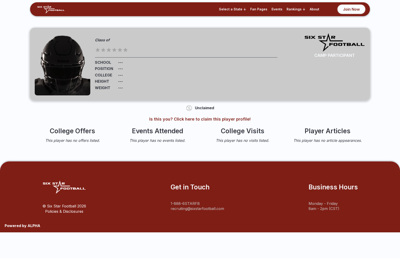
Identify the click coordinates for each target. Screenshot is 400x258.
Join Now (351, 9)
